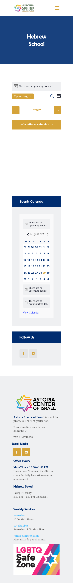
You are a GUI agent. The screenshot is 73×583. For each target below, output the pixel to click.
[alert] (36, 289)
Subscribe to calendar (34, 124)
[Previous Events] (15, 110)
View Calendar (31, 312)
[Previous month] (27, 234)
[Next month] (48, 234)
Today (37, 110)
